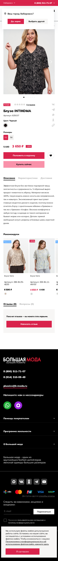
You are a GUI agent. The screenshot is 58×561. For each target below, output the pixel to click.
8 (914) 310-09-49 (14, 377)
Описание (9, 178)
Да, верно (16, 21)
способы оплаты (47, 496)
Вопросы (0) (26, 304)
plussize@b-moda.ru (15, 386)
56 (11, 137)
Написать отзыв (29, 324)
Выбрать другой (36, 21)
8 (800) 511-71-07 (14, 371)
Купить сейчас (24, 164)
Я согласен (22, 551)
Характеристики (28, 178)
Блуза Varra (9, 276)
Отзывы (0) (10, 304)
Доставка (46, 178)
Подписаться (44, 511)
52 (6, 137)
